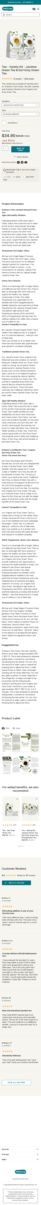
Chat (8, 177)
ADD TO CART (20, 149)
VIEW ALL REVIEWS (16, 1082)
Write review (29, 79)
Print (7, 728)
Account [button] (5, 1149)
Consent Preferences (20, 1179)
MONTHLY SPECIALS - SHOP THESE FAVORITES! (20, 2)
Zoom (17, 728)
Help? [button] (4, 1159)
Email (18, 177)
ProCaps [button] (5, 1154)
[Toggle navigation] (38, 8)
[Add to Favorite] (14, 156)
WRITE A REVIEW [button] (16, 883)
